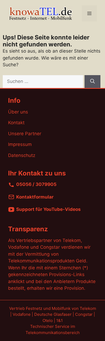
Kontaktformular (35, 197)
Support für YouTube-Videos (48, 209)
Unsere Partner (24, 133)
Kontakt (16, 122)
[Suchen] (92, 81)
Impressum (20, 144)
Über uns (18, 112)
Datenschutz (21, 155)
